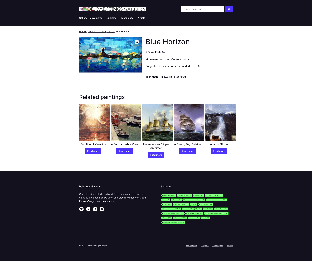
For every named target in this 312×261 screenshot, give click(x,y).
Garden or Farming (181, 204)
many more (108, 201)
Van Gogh (140, 197)
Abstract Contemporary (101, 31)
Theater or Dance (169, 195)
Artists (230, 245)
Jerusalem (167, 204)
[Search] (229, 9)
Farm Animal (188, 208)
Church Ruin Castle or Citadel (172, 213)
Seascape (164, 66)
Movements (191, 245)
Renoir (82, 201)
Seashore (199, 195)
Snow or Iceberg (185, 195)
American (194, 217)
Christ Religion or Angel (194, 213)
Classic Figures (221, 208)
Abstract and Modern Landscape (173, 222)
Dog (198, 208)
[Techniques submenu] (134, 18)
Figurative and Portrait (171, 208)
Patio (166, 199)
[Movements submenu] (103, 18)
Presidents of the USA (214, 195)
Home (82, 31)
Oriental (176, 199)
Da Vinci (108, 197)
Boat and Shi (180, 217)
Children (167, 217)
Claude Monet (126, 197)
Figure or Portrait (206, 204)
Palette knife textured (173, 76)
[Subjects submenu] (117, 18)
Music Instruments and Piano (194, 199)
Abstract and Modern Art (186, 66)
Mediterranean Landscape (216, 199)
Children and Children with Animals (216, 213)
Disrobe (208, 208)
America (205, 217)
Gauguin (91, 201)
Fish (194, 204)
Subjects (205, 245)
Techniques (217, 245)
